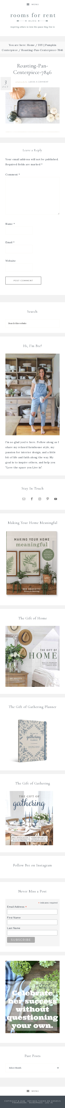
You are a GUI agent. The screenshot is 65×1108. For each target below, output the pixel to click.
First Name (14, 917)
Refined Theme (36, 1101)
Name (10, 224)
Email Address (17, 907)
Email (10, 242)
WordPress (36, 1103)
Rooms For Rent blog (32, 20)
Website (10, 260)
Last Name (13, 928)
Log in (49, 1103)
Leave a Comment (38, 82)
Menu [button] (35, 4)
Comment (12, 174)
